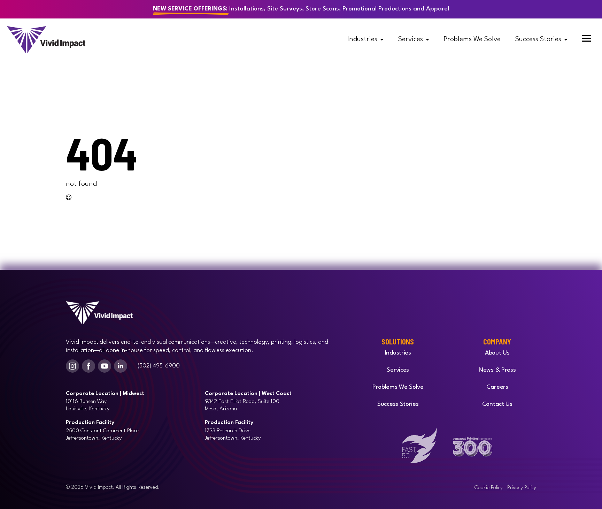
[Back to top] (308, 495)
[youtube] (104, 366)
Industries (362, 39)
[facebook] (88, 366)
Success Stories (538, 39)
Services (410, 39)
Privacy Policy (521, 488)
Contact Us (497, 404)
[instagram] (72, 366)
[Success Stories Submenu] (567, 39)
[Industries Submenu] (384, 39)
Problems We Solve (472, 39)
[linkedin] (120, 366)
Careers (497, 387)
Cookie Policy (488, 488)
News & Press (497, 370)
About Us (497, 353)
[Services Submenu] (429, 39)
